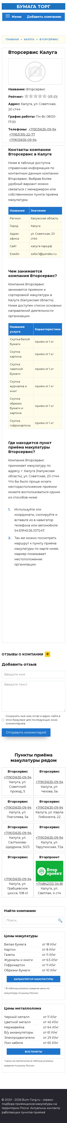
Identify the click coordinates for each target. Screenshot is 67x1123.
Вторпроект (49, 857)
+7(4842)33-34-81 (49, 884)
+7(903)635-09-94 (42, 129)
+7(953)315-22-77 (22, 134)
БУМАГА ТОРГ (34, 6)
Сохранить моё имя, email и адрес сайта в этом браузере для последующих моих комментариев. (33, 720)
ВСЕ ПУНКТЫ (33, 1051)
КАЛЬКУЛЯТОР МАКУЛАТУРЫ (33, 979)
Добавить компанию (44, 17)
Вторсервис (18, 771)
